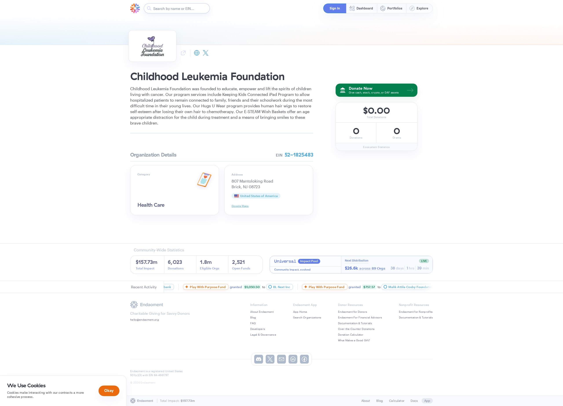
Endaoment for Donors (352, 311)
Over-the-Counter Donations (356, 328)
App (427, 400)
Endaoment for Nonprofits (416, 311)
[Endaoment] (135, 8)
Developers (257, 328)
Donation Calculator (350, 334)
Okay (109, 390)
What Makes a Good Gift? (354, 340)
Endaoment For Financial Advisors (360, 317)
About (365, 400)
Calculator (396, 400)
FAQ (253, 323)
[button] (334, 8)
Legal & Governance (263, 334)
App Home (300, 311)
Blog (253, 317)
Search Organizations (307, 317)
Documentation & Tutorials (355, 323)
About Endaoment (262, 311)
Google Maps (240, 205)
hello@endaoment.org (144, 319)
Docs (414, 400)
